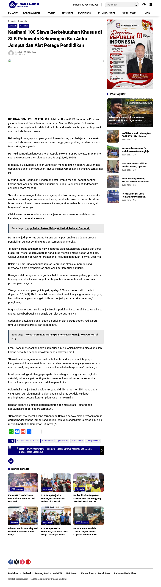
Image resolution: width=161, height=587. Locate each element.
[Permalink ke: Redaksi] (11, 53)
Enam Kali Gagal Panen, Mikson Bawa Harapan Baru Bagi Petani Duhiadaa (135, 180)
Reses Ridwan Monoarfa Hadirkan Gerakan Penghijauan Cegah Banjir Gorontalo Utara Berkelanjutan (137, 150)
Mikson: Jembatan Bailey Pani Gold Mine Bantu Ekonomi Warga (23, 531)
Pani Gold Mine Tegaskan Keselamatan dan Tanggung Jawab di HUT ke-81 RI (87, 498)
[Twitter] (16, 561)
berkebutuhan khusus (28, 440)
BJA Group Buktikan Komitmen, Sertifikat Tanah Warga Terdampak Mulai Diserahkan (54, 531)
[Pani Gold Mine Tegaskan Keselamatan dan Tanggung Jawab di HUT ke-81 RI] (88, 482)
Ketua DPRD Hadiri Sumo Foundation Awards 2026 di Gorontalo (21, 498)
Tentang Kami (42, 573)
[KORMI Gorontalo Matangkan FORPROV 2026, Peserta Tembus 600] (113, 136)
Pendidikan (23, 26)
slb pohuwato (94, 440)
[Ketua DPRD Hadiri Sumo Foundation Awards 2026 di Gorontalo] (23, 482)
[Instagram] (22, 561)
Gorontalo (13, 26)
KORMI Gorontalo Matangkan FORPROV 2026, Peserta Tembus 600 (136, 135)
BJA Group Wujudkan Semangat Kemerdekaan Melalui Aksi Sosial (53, 498)
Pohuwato (78, 440)
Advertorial (47, 489)
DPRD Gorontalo (17, 489)
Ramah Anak (104, 573)
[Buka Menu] (151, 5)
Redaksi (18, 52)
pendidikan (63, 440)
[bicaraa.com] (24, 4)
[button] (136, 4)
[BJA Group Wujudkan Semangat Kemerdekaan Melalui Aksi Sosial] (56, 482)
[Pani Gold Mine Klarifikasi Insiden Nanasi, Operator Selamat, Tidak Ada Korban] (113, 166)
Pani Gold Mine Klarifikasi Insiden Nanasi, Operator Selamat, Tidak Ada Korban (135, 165)
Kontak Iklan (87, 573)
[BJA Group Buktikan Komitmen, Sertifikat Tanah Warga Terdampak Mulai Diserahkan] (56, 516)
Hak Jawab (71, 573)
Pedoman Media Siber (125, 573)
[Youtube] (28, 561)
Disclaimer (13, 573)
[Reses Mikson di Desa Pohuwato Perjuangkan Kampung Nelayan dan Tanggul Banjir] (113, 196)
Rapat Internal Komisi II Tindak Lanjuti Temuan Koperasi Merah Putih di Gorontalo (85, 531)
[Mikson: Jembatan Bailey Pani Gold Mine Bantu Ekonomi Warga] (23, 516)
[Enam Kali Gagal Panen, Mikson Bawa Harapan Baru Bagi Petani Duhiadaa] (113, 181)
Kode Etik (57, 573)
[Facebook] (10, 561)
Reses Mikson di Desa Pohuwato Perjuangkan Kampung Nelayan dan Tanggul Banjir (137, 195)
